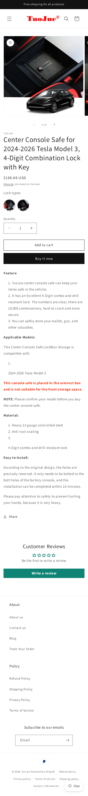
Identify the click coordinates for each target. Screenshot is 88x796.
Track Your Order (22, 649)
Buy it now (44, 258)
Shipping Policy (21, 689)
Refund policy (67, 771)
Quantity (9, 219)
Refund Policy (19, 678)
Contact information (46, 786)
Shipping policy (69, 779)
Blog (12, 638)
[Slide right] (54, 124)
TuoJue (26, 771)
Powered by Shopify (43, 771)
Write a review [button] (44, 573)
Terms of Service (21, 710)
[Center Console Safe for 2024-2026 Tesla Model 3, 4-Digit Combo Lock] (23, 210)
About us (16, 617)
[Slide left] (34, 124)
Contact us (17, 628)
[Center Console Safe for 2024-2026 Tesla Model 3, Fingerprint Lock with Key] (10, 210)
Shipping (8, 184)
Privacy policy (22, 779)
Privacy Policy (19, 700)
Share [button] (13, 516)
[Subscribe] (67, 740)
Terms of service (45, 779)
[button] (9, 19)
